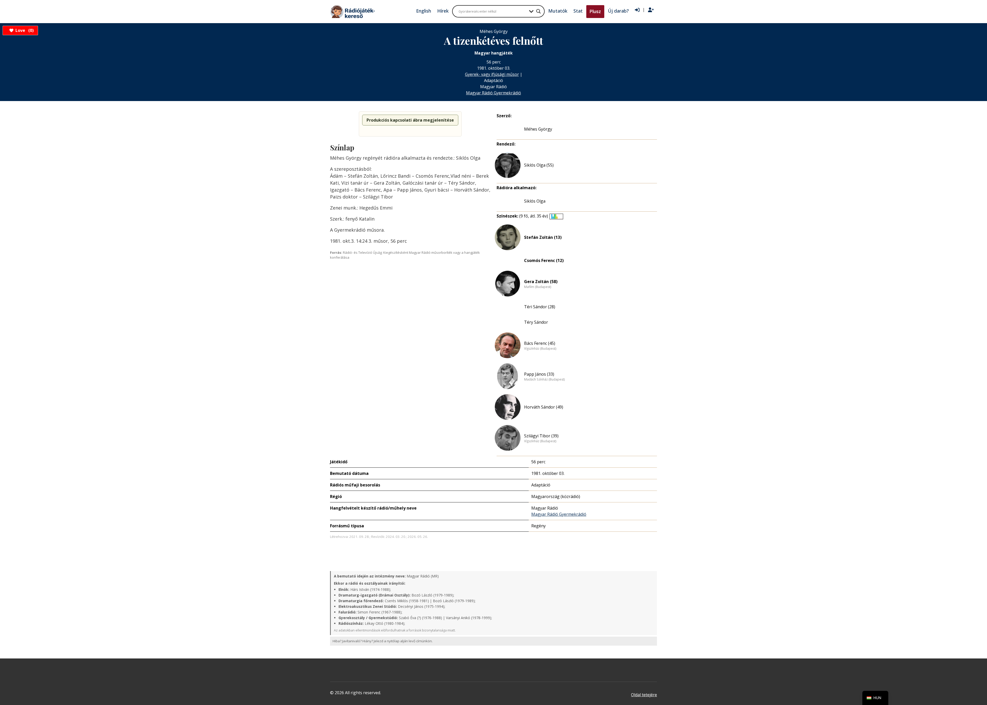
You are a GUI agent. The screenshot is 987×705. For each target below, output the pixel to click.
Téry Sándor (536, 322)
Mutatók (557, 11)
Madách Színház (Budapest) (544, 379)
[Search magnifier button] (538, 11)
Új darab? (618, 11)
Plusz (595, 11)
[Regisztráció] (650, 10)
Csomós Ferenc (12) (544, 260)
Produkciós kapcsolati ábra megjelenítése (410, 120)
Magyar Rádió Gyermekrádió (493, 93)
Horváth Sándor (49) (543, 407)
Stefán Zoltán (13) (543, 237)
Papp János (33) (539, 374)
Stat (578, 11)
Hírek (443, 11)
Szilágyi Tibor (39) (541, 436)
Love (23, 30)
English (423, 11)
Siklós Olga (534, 201)
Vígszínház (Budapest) (540, 348)
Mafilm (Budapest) (537, 287)
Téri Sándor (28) (539, 307)
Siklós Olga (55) (539, 165)
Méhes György (538, 129)
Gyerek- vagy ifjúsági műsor (492, 74)
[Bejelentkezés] (637, 10)
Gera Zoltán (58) (541, 281)
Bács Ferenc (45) (539, 343)
